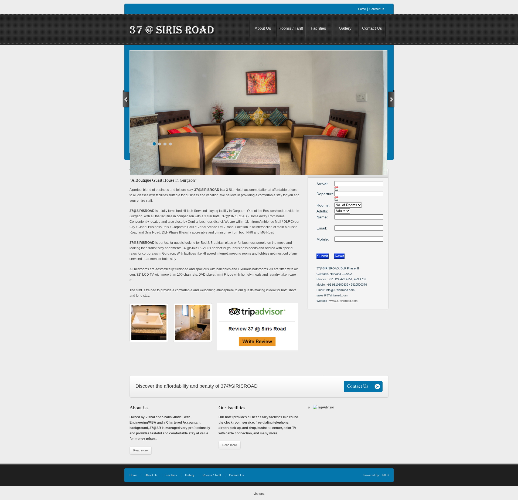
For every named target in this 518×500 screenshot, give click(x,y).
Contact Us (236, 475)
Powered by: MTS (375, 475)
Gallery (190, 475)
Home (133, 475)
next (391, 99)
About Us (151, 475)
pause (265, 111)
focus (136, 57)
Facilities (171, 475)
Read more (140, 450)
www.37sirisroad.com (343, 300)
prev (125, 99)
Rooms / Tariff (212, 475)
